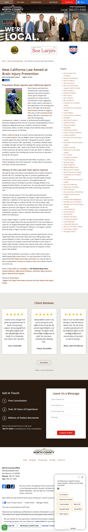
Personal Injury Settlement (73, 192)
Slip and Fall (68, 214)
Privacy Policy (42, 460)
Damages (67, 118)
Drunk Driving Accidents (72, 133)
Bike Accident (68, 91)
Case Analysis (68, 113)
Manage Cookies (42, 503)
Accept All (10, 526)
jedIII (14, 269)
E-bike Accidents (70, 135)
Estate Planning (69, 147)
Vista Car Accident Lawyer (73, 226)
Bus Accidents (69, 100)
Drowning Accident (71, 130)
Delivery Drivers (69, 123)
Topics (63, 68)
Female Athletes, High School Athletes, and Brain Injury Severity (27, 271)
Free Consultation (78, 7)
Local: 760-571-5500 (73, 10)
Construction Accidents (72, 115)
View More (44, 363)
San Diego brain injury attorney (24, 259)
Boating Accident (70, 93)
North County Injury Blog (15, 61)
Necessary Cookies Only (29, 526)
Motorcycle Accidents (71, 170)
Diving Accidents (70, 125)
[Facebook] (4, 486)
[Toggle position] (78, 477)
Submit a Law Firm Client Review (44, 370)
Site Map (52, 460)
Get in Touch (10, 393)
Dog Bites (67, 128)
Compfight (23, 269)
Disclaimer (32, 460)
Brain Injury (14, 278)
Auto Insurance (69, 83)
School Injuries (69, 212)
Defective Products (71, 120)
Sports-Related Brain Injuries (13, 273)
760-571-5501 (11, 479)
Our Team (20, 2)
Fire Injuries (68, 155)
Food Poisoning (69, 160)
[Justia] (13, 486)
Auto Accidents (69, 81)
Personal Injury (69, 189)
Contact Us (69, 2)
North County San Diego (72, 172)
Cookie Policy (29, 503)
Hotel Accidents (69, 165)
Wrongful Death (69, 231)
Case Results (53, 2)
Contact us (21, 261)
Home (7, 2)
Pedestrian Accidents (71, 187)
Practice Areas (36, 2)
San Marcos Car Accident (73, 202)
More (82, 2)
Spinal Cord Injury (70, 217)
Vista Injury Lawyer (71, 229)
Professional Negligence (72, 199)
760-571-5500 (14, 476)
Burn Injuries (68, 98)
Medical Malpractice (71, 167)
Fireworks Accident (71, 157)
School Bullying (69, 209)
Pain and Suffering (70, 184)
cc (28, 269)
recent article (11, 137)
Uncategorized (69, 222)
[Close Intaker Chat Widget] (82, 477)
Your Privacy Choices (14, 503)
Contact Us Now (66, 433)
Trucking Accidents (71, 219)
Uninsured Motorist (71, 224)
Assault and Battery (71, 78)
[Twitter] (8, 486)
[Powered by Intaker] (73, 528)
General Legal (69, 162)
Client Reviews (44, 303)
